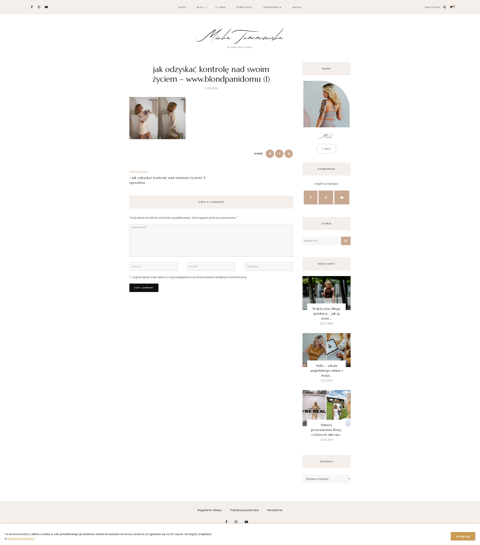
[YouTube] (46, 7)
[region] (240, 534)
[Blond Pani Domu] (240, 37)
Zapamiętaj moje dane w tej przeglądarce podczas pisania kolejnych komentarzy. (190, 277)
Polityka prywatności (244, 510)
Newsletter (275, 510)
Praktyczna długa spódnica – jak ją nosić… (326, 313)
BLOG (200, 7)
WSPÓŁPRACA (272, 7)
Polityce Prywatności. (21, 538)
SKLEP (182, 7)
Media (297, 7)
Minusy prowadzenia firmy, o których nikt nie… (326, 430)
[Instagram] (39, 7)
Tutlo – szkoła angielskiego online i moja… (326, 370)
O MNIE (220, 7)
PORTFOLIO (244, 7)
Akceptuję (463, 536)
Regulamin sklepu (210, 510)
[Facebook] (31, 7)
